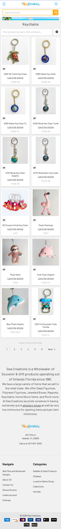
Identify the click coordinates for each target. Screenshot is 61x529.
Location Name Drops (43, 481)
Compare (4, 69)
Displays (37, 476)
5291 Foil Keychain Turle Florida (46, 325)
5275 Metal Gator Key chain (45, 172)
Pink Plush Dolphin (46, 274)
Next (50, 349)
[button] (57, 31)
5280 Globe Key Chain (46, 74)
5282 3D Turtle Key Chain (15, 74)
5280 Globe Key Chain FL (15, 123)
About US (7, 479)
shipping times (32, 405)
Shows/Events (10, 490)
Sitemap (7, 500)
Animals (37, 491)
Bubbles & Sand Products (45, 471)
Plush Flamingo (46, 225)
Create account (10, 495)
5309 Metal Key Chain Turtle (46, 123)
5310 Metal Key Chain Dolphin (15, 174)
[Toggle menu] (4, 4)
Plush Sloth (15, 274)
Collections (38, 486)
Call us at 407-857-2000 (30, 443)
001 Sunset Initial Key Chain (15, 225)
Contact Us (8, 484)
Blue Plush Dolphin (15, 324)
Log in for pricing (15, 77)
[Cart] (56, 4)
